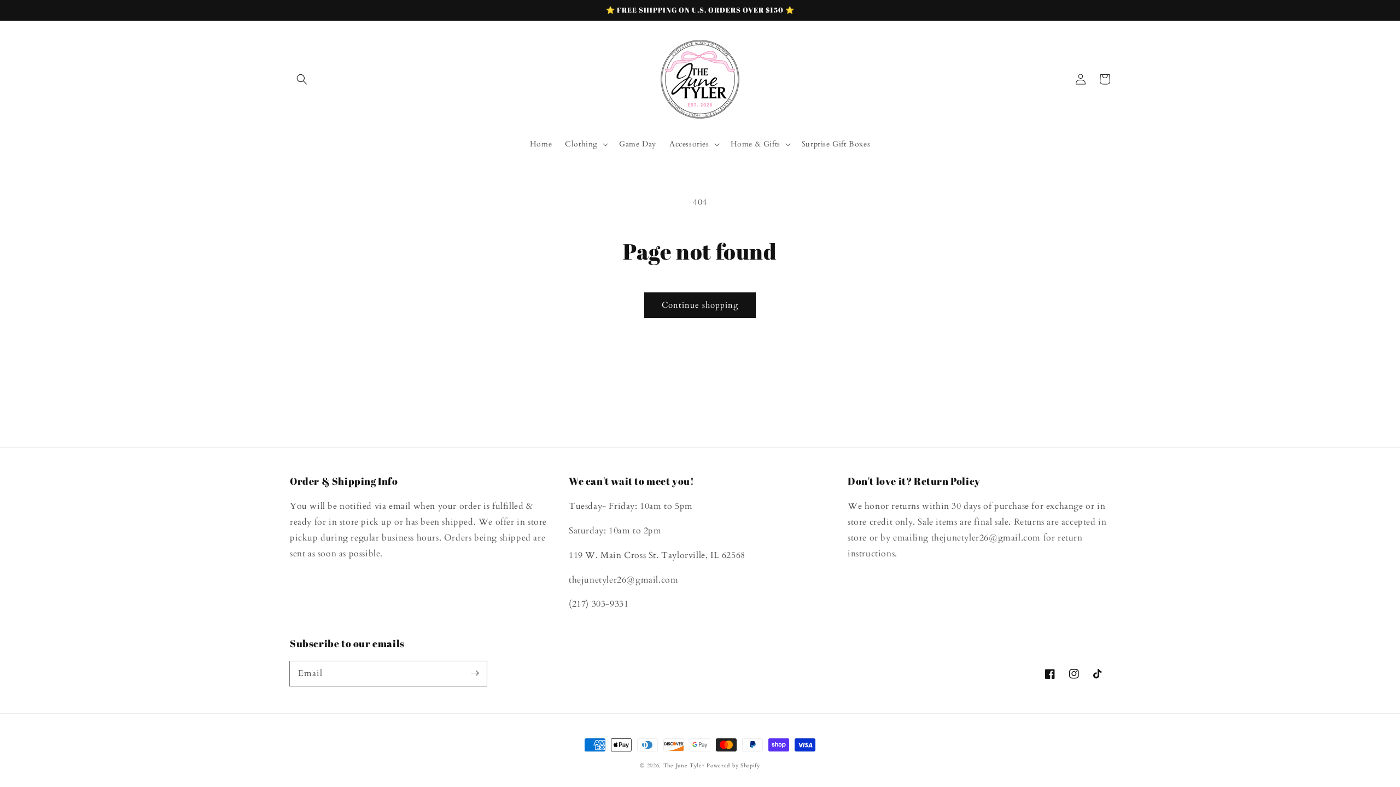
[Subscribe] (475, 673)
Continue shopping (700, 304)
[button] (302, 79)
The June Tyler (684, 766)
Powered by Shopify (733, 766)
